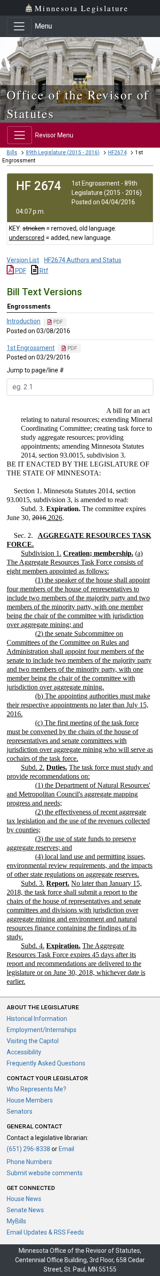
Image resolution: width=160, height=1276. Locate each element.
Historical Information (37, 1018)
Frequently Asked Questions (46, 1063)
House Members (30, 1100)
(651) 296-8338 (28, 1148)
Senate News (25, 1210)
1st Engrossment (31, 347)
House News (24, 1198)
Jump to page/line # (35, 370)
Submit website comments (45, 1173)
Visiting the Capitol (33, 1041)
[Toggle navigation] (19, 26)
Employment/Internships (41, 1029)
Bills (12, 152)
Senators (19, 1111)
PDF (20, 270)
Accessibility (24, 1052)
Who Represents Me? (36, 1089)
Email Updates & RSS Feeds (45, 1232)
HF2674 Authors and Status (82, 260)
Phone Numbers (29, 1161)
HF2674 (117, 152)
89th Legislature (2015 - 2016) (63, 152)
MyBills (16, 1221)
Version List (23, 260)
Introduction (23, 321)
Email (66, 1148)
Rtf (43, 270)
